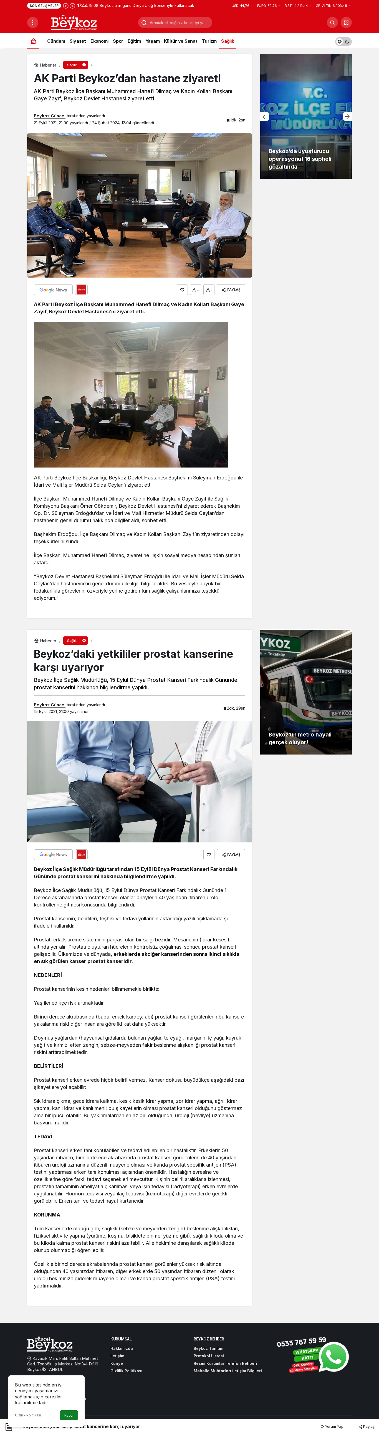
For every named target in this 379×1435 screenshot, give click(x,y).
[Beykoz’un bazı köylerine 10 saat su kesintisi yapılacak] (306, 116)
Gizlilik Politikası (28, 1415)
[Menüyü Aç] (32, 22)
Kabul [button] (69, 1415)
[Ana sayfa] (33, 41)
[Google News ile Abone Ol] (53, 290)
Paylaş (368, 1426)
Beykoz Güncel (49, 115)
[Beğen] (182, 289)
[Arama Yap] (332, 22)
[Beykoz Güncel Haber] (74, 22)
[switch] (343, 41)
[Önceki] (65, 5)
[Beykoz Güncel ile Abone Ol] (81, 290)
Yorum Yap (333, 1426)
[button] (346, 22)
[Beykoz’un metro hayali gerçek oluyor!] (306, 692)
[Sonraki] (72, 5)
